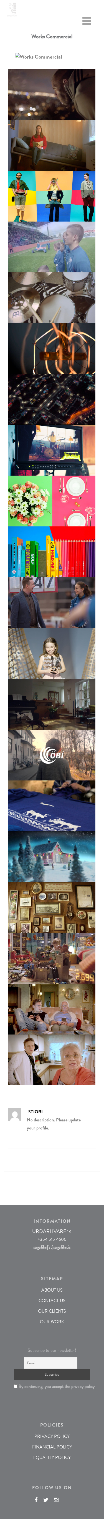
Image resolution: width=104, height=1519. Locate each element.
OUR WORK (52, 1322)
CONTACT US (52, 1300)
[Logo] (11, 9)
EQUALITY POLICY (52, 1457)
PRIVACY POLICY (52, 1436)
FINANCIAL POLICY (52, 1447)
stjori (35, 1112)
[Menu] (87, 22)
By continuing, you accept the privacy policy (53, 1386)
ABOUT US (52, 1290)
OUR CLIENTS (52, 1311)
